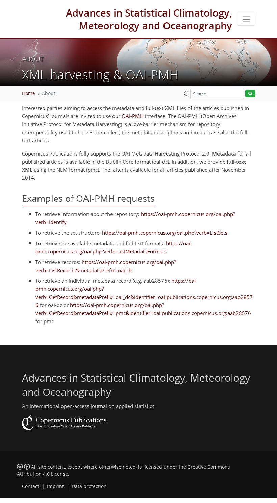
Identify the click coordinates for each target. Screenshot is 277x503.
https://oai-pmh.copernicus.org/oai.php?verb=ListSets (164, 232)
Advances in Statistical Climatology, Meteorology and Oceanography (149, 19)
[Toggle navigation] (246, 19)
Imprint (55, 486)
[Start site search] (250, 94)
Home (28, 93)
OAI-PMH (133, 116)
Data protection (89, 486)
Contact (30, 486)
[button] (186, 93)
